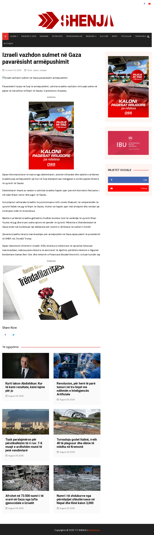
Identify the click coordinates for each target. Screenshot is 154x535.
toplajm (43, 70)
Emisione (90, 36)
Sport (115, 36)
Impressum (94, 530)
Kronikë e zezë (29, 36)
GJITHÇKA (8, 43)
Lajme (13, 36)
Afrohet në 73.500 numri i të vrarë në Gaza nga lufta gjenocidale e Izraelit (24, 499)
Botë (30, 70)
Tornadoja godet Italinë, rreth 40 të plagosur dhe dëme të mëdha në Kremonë (77, 443)
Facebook (144, 4)
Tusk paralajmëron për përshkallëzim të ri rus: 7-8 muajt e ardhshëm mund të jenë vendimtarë (23, 445)
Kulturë (104, 36)
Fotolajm (126, 36)
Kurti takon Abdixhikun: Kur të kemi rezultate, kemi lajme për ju (25, 387)
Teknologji (140, 36)
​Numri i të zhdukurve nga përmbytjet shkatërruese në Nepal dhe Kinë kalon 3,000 (76, 499)
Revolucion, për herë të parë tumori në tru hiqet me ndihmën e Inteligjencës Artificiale (76, 389)
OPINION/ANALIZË (74, 36)
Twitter (13, 335)
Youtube (149, 4)
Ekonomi (44, 36)
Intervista (57, 36)
